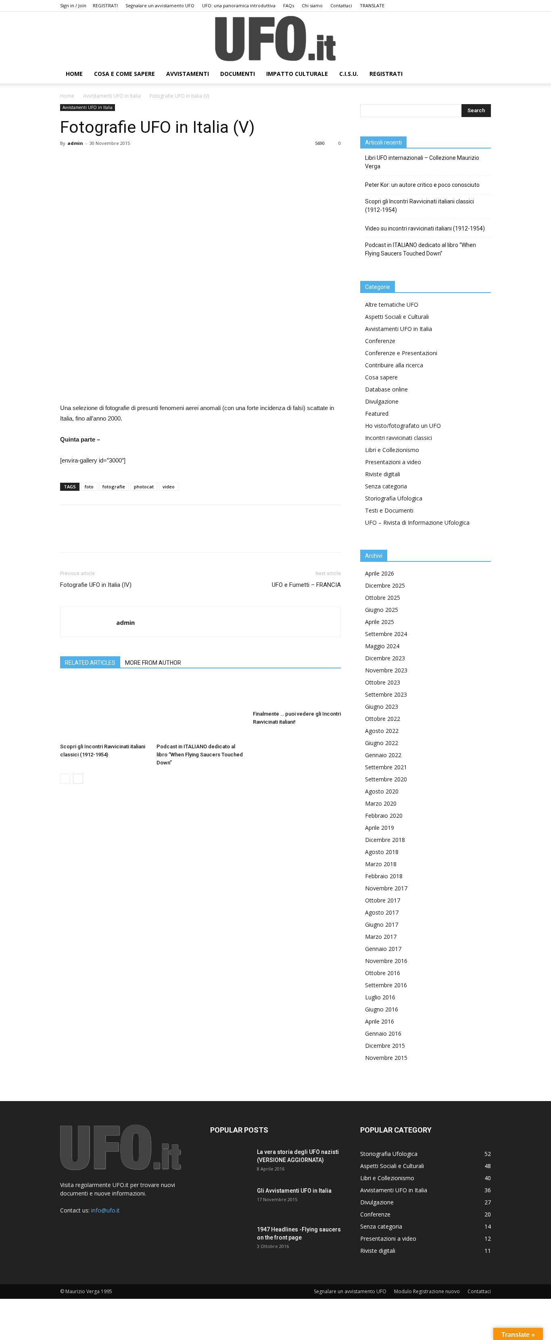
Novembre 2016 (386, 961)
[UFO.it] (275, 38)
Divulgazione (382, 401)
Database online (386, 389)
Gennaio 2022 (383, 755)
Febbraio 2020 (384, 815)
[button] (481, 74)
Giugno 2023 (381, 706)
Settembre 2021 (386, 767)
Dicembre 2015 (385, 1045)
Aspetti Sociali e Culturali (397, 316)
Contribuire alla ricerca (394, 365)
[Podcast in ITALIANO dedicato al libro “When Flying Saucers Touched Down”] (200, 709)
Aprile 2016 (379, 1021)
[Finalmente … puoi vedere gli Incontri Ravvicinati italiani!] (297, 693)
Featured (376, 413)
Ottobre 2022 (382, 718)
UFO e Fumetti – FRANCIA (306, 584)
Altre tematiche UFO (391, 304)
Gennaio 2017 (383, 949)
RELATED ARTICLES (90, 663)
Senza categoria (386, 486)
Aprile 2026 (379, 573)
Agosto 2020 (382, 791)
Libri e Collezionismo (392, 450)
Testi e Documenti (389, 510)
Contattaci (341, 5)
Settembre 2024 (386, 634)
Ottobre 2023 (382, 682)
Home (67, 95)
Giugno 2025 (381, 609)
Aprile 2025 (379, 622)
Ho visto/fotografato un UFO (403, 425)
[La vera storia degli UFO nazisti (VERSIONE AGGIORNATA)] (230, 1162)
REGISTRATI (105, 5)
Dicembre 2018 (385, 840)
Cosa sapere (381, 377)
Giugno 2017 (381, 924)
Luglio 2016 (380, 997)
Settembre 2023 (386, 694)
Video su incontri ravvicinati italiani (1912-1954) (425, 228)
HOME (74, 73)
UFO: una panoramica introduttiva (239, 5)
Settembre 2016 (386, 985)
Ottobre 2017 (382, 900)
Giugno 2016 (381, 1009)
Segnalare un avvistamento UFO (159, 5)
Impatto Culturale (297, 73)
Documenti (237, 73)
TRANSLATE (372, 5)
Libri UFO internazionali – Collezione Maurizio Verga (422, 162)
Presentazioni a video (393, 462)
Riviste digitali (382, 474)
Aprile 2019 (379, 827)
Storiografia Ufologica (393, 498)
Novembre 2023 (386, 670)
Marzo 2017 (381, 936)
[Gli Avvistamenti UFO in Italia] (230, 1201)
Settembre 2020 (386, 779)
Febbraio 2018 (384, 876)
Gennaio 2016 (383, 1033)
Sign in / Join (73, 5)
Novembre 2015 (386, 1058)
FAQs (288, 5)
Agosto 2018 (382, 852)
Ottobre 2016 (382, 973)
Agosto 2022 (382, 731)
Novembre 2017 (386, 888)
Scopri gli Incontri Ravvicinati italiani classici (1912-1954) (419, 205)
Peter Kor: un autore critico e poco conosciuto (422, 185)
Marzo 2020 (381, 803)
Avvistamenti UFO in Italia (112, 95)
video (169, 487)
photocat (144, 487)
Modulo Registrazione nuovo (427, 1291)
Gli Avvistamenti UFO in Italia (294, 1190)
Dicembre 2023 (385, 658)
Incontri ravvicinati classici (398, 438)
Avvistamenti (187, 73)
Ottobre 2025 (382, 597)
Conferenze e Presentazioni (401, 353)
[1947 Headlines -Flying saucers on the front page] (230, 1239)
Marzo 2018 (381, 864)
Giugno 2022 (381, 743)
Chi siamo (312, 5)
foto (89, 487)
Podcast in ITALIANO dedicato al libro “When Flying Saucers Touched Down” (200, 754)
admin (75, 143)
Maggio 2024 (382, 646)
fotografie (113, 487)
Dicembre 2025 (385, 585)
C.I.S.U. (348, 73)
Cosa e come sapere (124, 73)
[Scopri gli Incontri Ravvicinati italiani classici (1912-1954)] (104, 709)
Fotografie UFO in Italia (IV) (95, 584)
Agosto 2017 (382, 912)
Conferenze (380, 341)
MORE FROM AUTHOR (153, 663)
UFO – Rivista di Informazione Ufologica (417, 522)
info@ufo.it (105, 1210)
